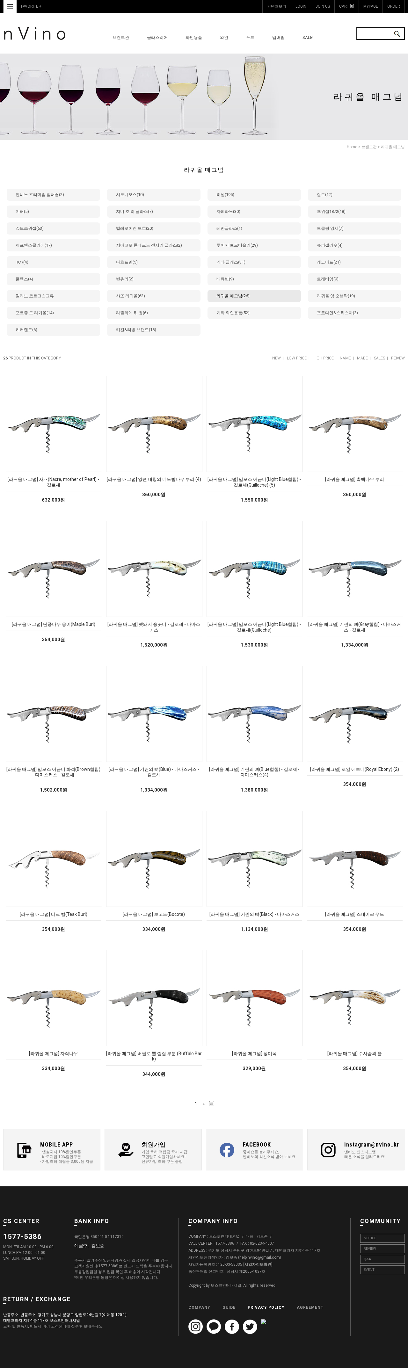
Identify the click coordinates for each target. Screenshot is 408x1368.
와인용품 (194, 37)
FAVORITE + (31, 6)
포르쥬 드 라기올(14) (35, 312)
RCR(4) (22, 262)
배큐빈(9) (225, 279)
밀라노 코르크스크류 (35, 295)
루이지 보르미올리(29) (237, 245)
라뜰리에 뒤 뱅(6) (132, 312)
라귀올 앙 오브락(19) (336, 295)
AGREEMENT (310, 1307)
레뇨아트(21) (329, 262)
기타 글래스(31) (230, 262)
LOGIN (300, 6)
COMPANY (199, 1307)
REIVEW (398, 358)
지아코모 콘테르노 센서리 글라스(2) (149, 245)
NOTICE (370, 1238)
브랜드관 (121, 37)
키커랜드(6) (26, 329)
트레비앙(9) (328, 279)
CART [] (346, 6)
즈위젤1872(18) (331, 211)
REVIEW (370, 1249)
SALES (379, 358)
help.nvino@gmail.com (259, 1257)
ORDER (393, 6)
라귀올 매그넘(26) (233, 295)
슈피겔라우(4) (330, 245)
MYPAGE (370, 6)
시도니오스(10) (130, 194)
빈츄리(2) (125, 279)
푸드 (250, 37)
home (352, 147)
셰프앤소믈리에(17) (34, 245)
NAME (345, 358)
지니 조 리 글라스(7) (134, 211)
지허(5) (22, 211)
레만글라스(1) (229, 228)
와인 (224, 37)
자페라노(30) (228, 211)
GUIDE (229, 1307)
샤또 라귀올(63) (130, 295)
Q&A (367, 1259)
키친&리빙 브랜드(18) (136, 329)
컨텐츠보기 (276, 6)
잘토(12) (324, 194)
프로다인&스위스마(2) (337, 312)
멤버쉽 (278, 37)
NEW (276, 358)
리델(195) (225, 194)
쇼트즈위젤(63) (30, 228)
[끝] (212, 1103)
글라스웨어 (157, 37)
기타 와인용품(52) (233, 312)
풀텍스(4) (24, 279)
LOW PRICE (297, 358)
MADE (362, 358)
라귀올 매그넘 (393, 147)
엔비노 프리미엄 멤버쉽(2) (40, 194)
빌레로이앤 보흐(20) (134, 228)
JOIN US (323, 6)
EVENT (369, 1270)
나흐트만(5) (127, 262)
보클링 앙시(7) (330, 228)
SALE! (307, 37)
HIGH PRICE (323, 358)
